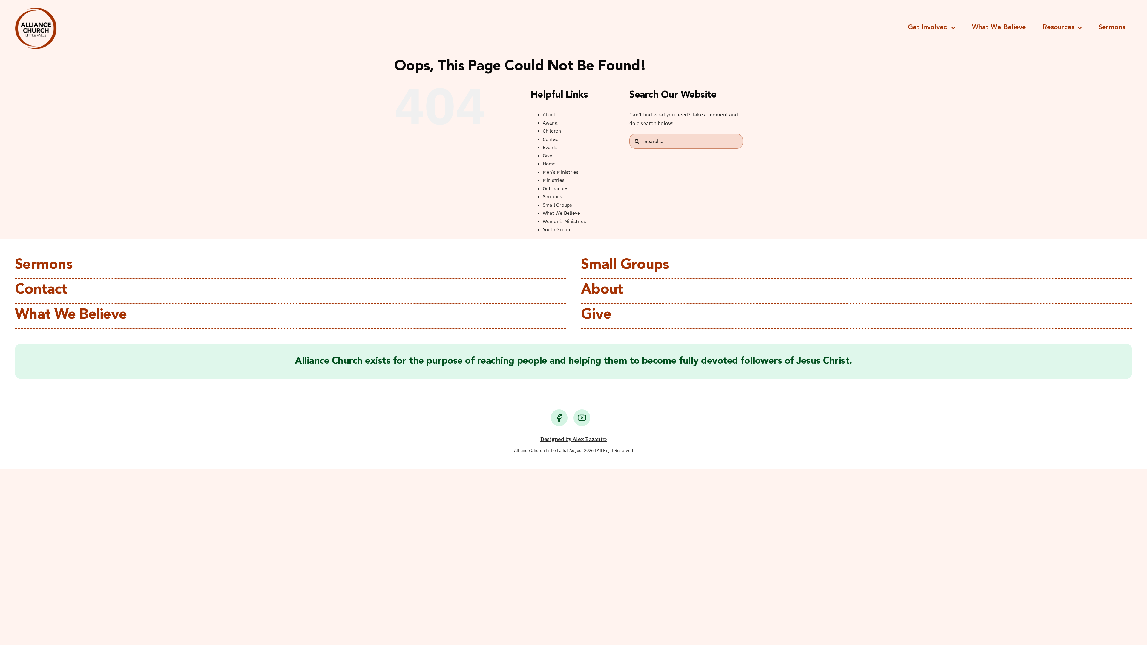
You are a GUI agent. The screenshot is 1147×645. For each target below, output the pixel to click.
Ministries (554, 180)
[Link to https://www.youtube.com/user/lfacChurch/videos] (582, 417)
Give (548, 156)
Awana (550, 123)
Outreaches (556, 188)
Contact (551, 139)
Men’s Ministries (561, 172)
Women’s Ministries (564, 221)
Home (549, 164)
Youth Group (556, 229)
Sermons (552, 196)
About (549, 114)
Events (550, 147)
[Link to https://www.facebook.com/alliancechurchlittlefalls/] (559, 417)
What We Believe (561, 213)
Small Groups (557, 205)
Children (552, 131)
